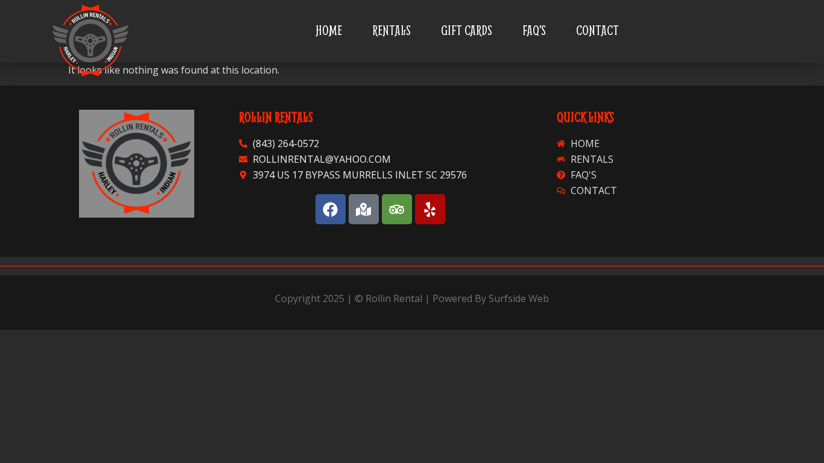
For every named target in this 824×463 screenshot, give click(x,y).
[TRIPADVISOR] (397, 209)
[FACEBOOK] (330, 209)
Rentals (391, 30)
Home (328, 30)
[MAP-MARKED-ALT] (364, 209)
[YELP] (430, 209)
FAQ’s (534, 30)
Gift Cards (466, 30)
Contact (597, 30)
